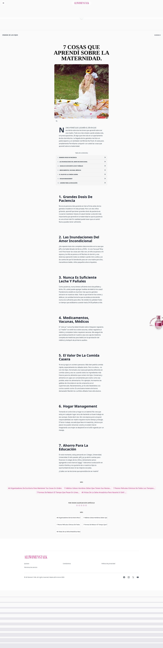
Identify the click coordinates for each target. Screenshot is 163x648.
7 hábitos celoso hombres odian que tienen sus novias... (87, 488)
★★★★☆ (157, 35)
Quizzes (26, 563)
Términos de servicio (30, 567)
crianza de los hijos (10, 35)
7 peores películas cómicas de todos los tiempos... (134, 488)
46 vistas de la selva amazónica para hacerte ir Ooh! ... (104, 492)
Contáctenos (67, 563)
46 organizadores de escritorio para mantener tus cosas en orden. (35, 488)
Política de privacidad (108, 563)
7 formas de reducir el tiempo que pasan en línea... (58, 492)
